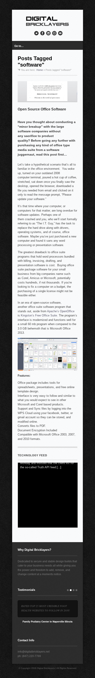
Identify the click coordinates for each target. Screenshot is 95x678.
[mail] (60, 33)
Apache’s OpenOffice (60, 311)
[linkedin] (48, 33)
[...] (59, 521)
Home (39, 70)
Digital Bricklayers (46, 668)
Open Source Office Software (42, 109)
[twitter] (36, 33)
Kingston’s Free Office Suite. (39, 315)
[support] (54, 33)
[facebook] (42, 33)
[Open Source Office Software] (47, 91)
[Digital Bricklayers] (47, 26)
